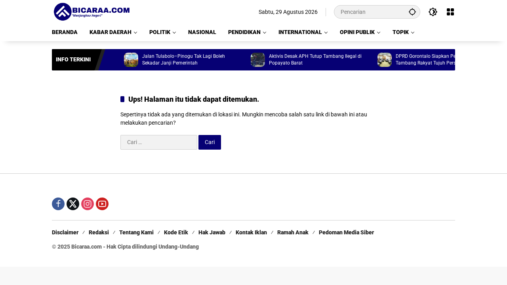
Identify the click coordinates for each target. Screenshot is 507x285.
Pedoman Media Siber (346, 232)
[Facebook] (58, 204)
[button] (412, 11)
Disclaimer (65, 232)
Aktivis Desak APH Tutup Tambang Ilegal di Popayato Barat (311, 59)
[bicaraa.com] (91, 11)
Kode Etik (176, 232)
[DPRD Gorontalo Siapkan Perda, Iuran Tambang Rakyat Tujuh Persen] (381, 60)
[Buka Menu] (450, 12)
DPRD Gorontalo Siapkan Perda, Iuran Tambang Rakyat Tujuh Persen (432, 59)
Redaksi (99, 232)
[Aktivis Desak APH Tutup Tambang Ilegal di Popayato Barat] (254, 60)
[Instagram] (87, 204)
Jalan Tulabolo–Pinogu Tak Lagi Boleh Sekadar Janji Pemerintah (179, 59)
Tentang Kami (136, 232)
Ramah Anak (293, 232)
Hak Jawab (211, 232)
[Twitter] (73, 204)
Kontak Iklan (251, 232)
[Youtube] (102, 204)
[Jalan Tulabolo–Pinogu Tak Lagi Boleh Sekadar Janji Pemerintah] (127, 60)
